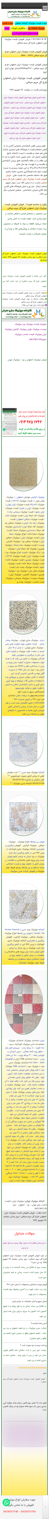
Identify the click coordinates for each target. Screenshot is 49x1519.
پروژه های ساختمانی (26, 860)
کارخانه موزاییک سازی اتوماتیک (22, 849)
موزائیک (8, 1066)
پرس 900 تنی (38, 853)
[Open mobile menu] (45, 8)
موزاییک (40, 516)
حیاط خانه (32, 534)
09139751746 (38, 783)
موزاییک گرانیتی (13, 541)
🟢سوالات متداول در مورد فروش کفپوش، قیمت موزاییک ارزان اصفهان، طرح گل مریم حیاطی (24, 301)
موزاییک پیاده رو (24, 582)
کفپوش (18, 845)
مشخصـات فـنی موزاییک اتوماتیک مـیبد (26, 1044)
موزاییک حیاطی (14, 523)
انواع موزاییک (20, 534)
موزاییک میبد (32, 772)
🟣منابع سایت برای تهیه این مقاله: (34, 305)
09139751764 (18, 780)
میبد (32, 670)
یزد (6, 523)
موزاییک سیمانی (22, 578)
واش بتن (33, 571)
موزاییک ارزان (15, 575)
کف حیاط (33, 516)
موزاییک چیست (37, 578)
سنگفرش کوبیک (18, 28)
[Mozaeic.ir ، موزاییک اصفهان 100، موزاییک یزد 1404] (23, 18)
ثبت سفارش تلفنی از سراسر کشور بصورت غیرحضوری (25, 774)
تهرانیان (27, 497)
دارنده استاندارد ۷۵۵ (29, 1059)
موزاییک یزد (11, 552)
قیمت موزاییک (25, 501)
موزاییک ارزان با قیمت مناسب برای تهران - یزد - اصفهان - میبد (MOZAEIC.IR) (26, 1205)
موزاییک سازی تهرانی (29, 640)
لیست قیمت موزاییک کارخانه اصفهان (31, 23)
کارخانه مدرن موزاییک (22, 783)
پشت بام (20, 567)
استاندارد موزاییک (31, 1040)
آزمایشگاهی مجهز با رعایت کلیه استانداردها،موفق (31, 694)
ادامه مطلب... (40, 1213)
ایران (35, 710)
